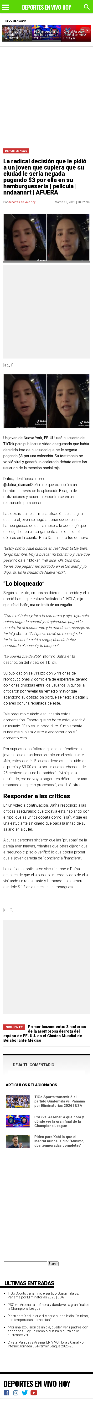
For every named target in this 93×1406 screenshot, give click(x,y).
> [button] (87, 30)
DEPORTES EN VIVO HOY (36, 1383)
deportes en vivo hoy (22, 202)
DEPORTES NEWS (16, 150)
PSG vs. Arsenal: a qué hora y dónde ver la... (46, 35)
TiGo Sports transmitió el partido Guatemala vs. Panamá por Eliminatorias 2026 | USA (59, 1101)
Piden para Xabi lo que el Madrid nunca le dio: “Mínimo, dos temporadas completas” (59, 1141)
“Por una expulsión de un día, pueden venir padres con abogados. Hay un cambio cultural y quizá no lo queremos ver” (48, 1331)
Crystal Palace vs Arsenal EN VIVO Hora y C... (74, 35)
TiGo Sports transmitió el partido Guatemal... (13, 33)
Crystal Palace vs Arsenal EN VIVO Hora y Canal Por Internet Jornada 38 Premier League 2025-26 (46, 1344)
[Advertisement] (46, 96)
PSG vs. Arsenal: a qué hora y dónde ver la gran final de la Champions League (59, 1121)
